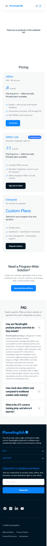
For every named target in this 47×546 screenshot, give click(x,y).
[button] (6, 6)
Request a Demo (15, 250)
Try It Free (13, 125)
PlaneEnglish (14, 539)
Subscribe (22, 503)
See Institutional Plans (22, 293)
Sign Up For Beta (15, 188)
